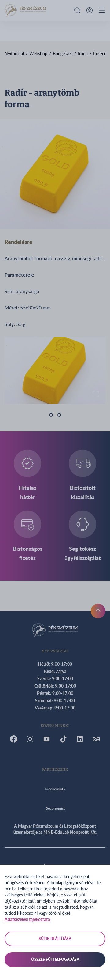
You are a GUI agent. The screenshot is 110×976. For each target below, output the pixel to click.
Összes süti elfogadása (55, 959)
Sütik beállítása (55, 938)
